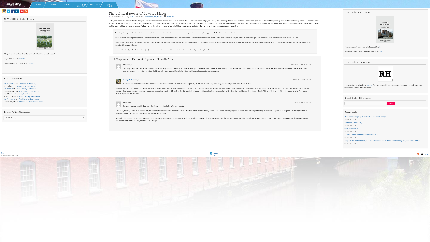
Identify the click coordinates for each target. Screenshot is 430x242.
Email (2, 153)
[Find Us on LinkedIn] (17, 11)
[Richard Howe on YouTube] (22, 11)
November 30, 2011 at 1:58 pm (301, 65)
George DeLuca (129, 80)
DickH (131, 17)
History (146, 17)
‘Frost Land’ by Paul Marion (25, 86)
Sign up (369, 85)
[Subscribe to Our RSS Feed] (26, 11)
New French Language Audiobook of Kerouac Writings (365, 117)
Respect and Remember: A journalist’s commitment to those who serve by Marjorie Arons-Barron (382, 140)
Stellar (427, 154)
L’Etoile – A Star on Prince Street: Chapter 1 (361, 134)
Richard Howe (13, 4)
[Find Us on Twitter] (9, 11)
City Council (158, 17)
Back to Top (215, 153)
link (380, 47)
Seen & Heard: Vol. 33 (352, 128)
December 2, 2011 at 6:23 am (301, 80)
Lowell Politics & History (15, 6)
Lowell (151, 17)
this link (22, 58)
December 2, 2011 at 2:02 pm (301, 102)
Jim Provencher (10, 83)
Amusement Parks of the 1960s (31, 101)
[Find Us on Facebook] (13, 11)
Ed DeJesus (8, 89)
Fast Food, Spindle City (27, 83)
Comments (170, 17)
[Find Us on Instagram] (4, 11)
